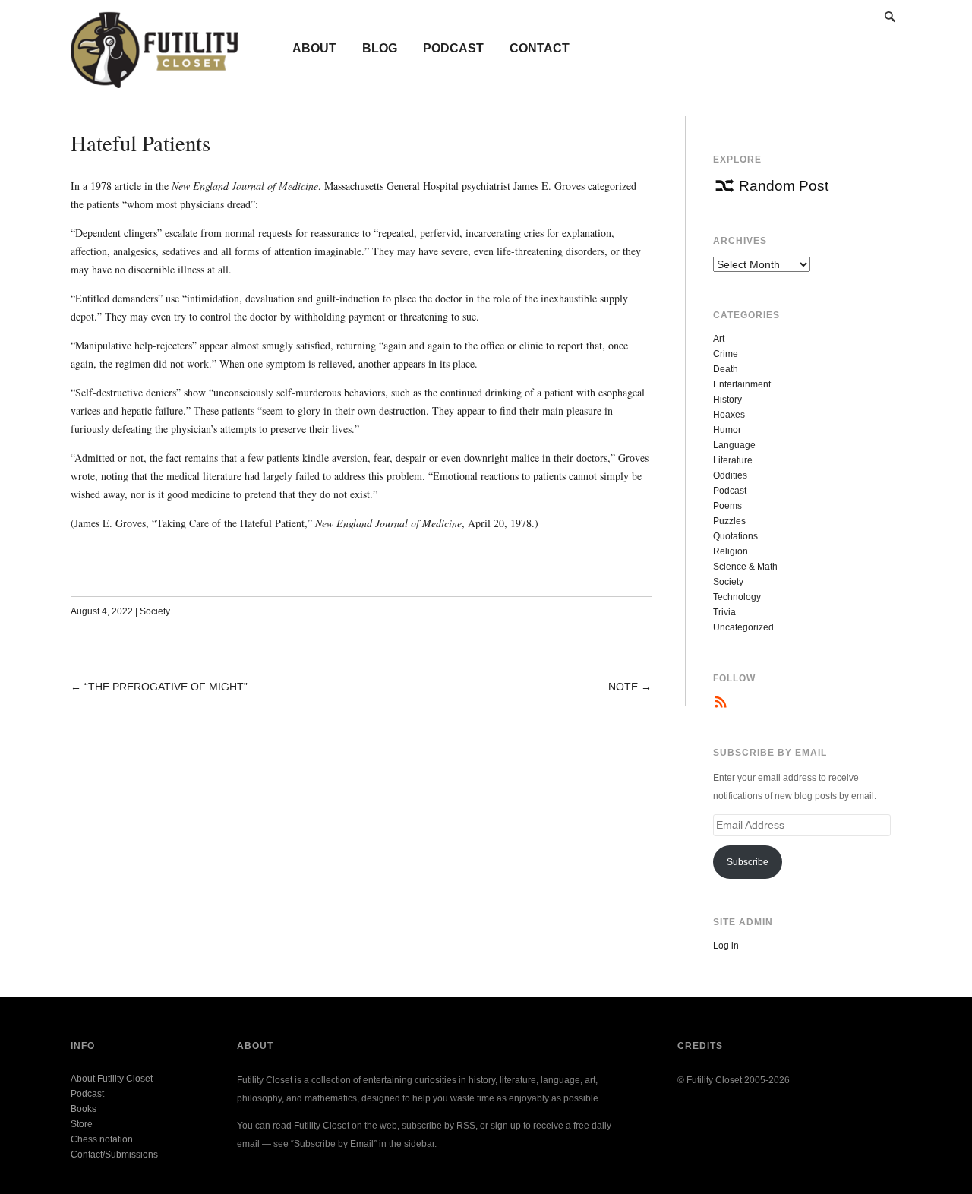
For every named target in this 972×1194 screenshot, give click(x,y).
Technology (737, 597)
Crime (725, 354)
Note (623, 687)
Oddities (730, 475)
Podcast (453, 48)
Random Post (783, 186)
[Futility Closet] (154, 79)
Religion (730, 551)
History (727, 399)
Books (83, 1109)
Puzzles (729, 521)
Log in (726, 945)
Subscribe (747, 862)
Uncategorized (743, 627)
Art (718, 338)
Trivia (724, 612)
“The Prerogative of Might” (166, 687)
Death (725, 369)
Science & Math (745, 566)
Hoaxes (729, 414)
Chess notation (102, 1139)
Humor (727, 430)
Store (82, 1124)
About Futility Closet (112, 1078)
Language (734, 445)
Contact (540, 48)
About (314, 48)
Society (155, 611)
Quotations (735, 536)
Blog (379, 48)
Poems (727, 506)
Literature (733, 460)
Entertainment (742, 384)
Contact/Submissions (114, 1154)
